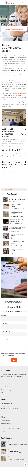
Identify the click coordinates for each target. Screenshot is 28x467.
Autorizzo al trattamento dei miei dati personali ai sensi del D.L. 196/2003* (13, 354)
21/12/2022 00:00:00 (17, 245)
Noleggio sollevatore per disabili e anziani (11, 428)
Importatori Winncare (6, 423)
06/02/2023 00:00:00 (15, 231)
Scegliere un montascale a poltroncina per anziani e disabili (17, 198)
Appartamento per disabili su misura (17, 234)
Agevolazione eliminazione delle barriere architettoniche (17, 227)
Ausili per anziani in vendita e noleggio (10, 408)
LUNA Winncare (18, 95)
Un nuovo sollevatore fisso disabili (17, 242)
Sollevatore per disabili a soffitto (17, 213)
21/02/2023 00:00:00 (19, 208)
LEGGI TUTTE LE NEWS (7, 189)
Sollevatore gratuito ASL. (7, 403)
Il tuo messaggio (5, 339)
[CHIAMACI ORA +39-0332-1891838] (22, 2)
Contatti (3, 431)
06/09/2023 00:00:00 (15, 202)
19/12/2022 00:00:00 (18, 253)
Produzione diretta (5, 420)
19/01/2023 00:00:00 (17, 238)
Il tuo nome (4, 315)
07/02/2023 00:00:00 (18, 216)
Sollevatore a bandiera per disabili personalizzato (16, 220)
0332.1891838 (14, 307)
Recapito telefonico (6, 331)
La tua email (4, 323)
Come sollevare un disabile (16, 205)
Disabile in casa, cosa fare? (17, 249)
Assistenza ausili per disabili (8, 406)
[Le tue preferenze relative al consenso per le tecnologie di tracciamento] (25, 464)
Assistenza (4, 426)
